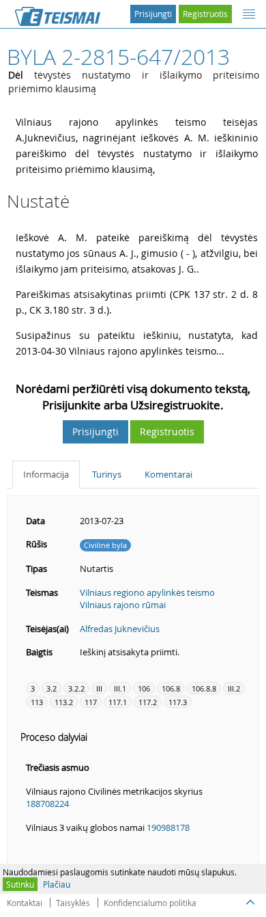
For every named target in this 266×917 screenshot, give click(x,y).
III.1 (120, 688)
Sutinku (20, 884)
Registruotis (205, 13)
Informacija (46, 474)
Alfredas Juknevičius (120, 628)
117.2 (147, 702)
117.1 (117, 702)
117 (91, 702)
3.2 (51, 688)
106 (144, 688)
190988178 (168, 827)
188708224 (47, 803)
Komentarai (168, 474)
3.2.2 (76, 688)
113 (37, 702)
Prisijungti (153, 13)
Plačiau (56, 884)
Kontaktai (24, 902)
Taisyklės (73, 902)
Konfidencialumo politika (150, 902)
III (99, 688)
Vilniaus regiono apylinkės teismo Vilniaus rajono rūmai (147, 599)
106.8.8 (204, 688)
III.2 (234, 688)
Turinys (106, 474)
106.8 (171, 688)
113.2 (64, 702)
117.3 (177, 702)
